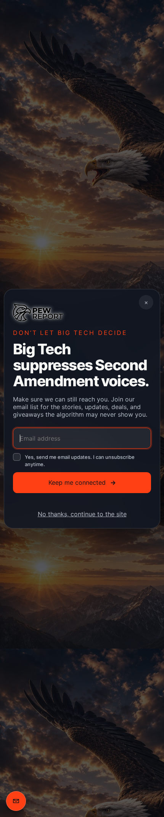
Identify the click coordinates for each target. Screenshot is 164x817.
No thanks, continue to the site (82, 513)
